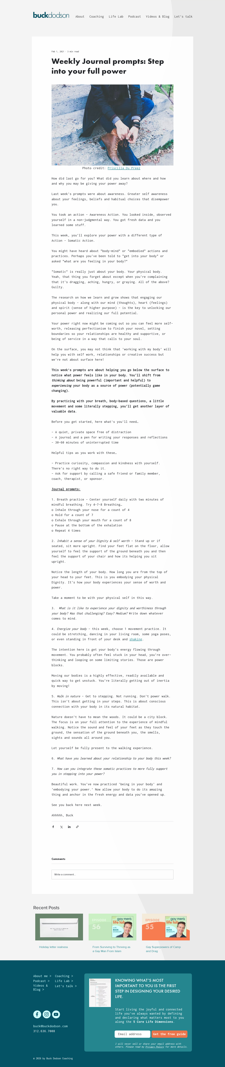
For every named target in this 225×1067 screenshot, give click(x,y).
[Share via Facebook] (53, 826)
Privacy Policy (154, 1046)
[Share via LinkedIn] (69, 826)
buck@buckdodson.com (50, 1026)
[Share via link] (77, 826)
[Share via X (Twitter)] (61, 826)
